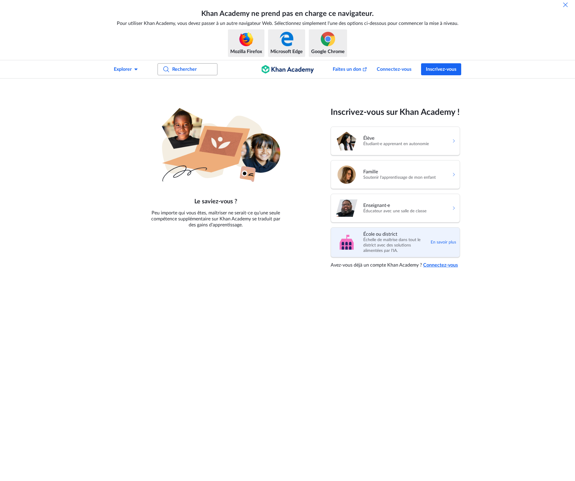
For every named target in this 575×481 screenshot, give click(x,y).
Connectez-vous (394, 69)
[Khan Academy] (287, 69)
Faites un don (347, 69)
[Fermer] (565, 5)
